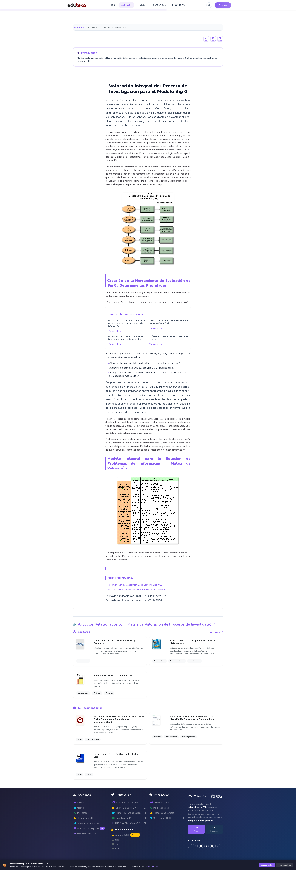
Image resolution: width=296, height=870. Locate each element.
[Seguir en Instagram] (195, 846)
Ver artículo (113, 331)
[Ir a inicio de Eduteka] (76, 5)
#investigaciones (188, 737)
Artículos (80, 27)
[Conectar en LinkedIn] (206, 846)
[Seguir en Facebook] (190, 846)
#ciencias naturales (177, 661)
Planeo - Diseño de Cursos (128, 812)
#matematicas (159, 661)
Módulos (81, 807)
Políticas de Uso (161, 807)
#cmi (80, 739)
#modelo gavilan (92, 739)
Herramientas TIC (85, 818)
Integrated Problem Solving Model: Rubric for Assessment (137, 589)
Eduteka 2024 (126, 835)
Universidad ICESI (162, 818)
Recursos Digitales (86, 833)
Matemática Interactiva (88, 823)
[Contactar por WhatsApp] (217, 846)
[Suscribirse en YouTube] (201, 846)
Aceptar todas (266, 865)
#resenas (109, 693)
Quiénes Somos (161, 802)
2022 (117, 840)
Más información (151, 866)
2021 (117, 844)
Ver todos (215, 631)
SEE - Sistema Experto (90, 828)
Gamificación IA (123, 818)
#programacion (171, 737)
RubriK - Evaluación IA (125, 807)
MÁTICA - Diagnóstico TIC (128, 823)
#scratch (157, 737)
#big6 (88, 774)
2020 (117, 848)
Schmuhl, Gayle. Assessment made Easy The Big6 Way (135, 584)
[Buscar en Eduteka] (209, 5)
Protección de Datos (164, 812)
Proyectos (82, 812)
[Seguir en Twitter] (212, 846)
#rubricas (97, 693)
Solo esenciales (285, 865)
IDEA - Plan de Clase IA (127, 802)
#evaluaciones (83, 661)
